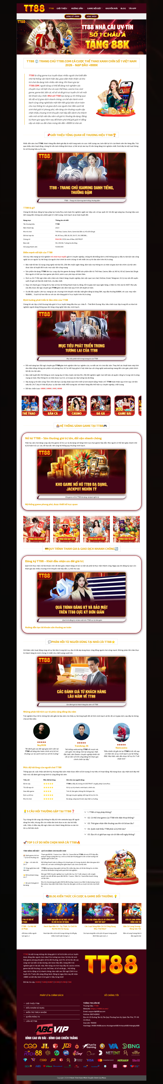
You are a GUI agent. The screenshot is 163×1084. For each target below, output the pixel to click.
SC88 (57, 982)
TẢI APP (132, 8)
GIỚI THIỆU (62, 8)
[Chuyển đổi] (85, 812)
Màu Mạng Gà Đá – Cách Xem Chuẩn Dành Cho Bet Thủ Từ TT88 (107, 927)
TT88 (51, 8)
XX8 (54, 388)
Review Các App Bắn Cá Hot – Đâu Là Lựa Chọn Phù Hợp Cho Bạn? (27, 927)
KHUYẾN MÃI (112, 8)
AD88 (59, 388)
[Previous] (23, 408)
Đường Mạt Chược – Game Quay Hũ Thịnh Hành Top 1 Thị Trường (67, 927)
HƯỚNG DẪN (77, 8)
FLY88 (63, 982)
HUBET (50, 982)
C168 (69, 982)
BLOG (123, 8)
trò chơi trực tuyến (58, 257)
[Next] (140, 408)
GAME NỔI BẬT (94, 8)
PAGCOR (58, 239)
